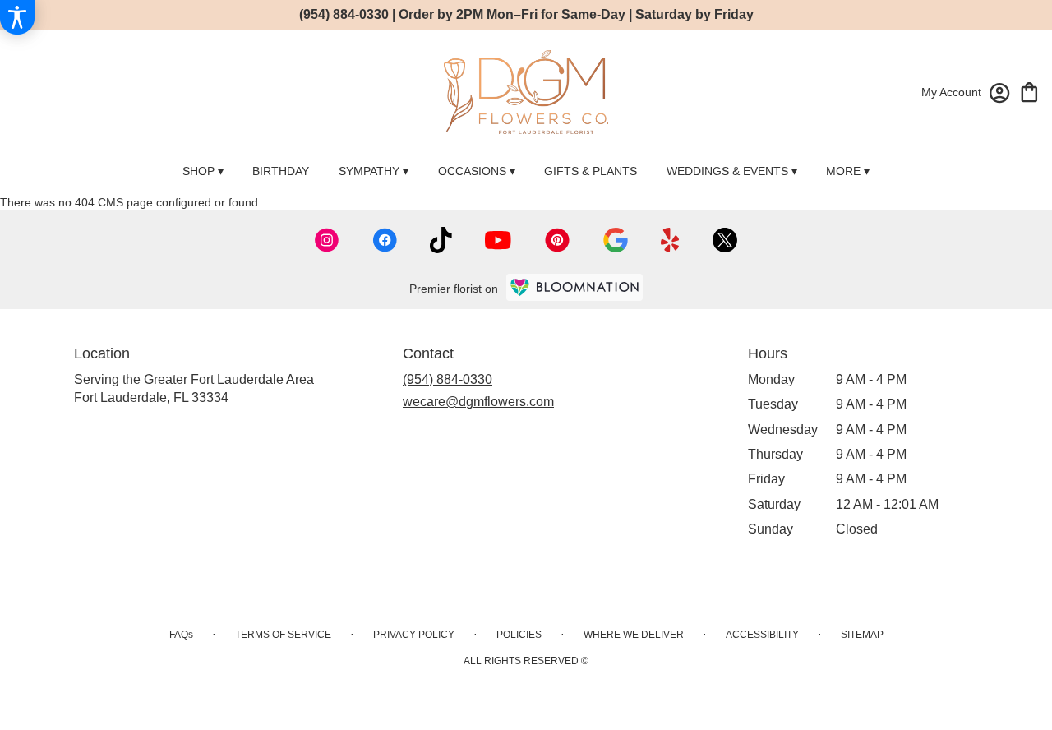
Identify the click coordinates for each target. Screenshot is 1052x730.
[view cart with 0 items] (1029, 91)
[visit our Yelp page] (670, 240)
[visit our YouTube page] (498, 240)
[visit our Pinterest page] (557, 240)
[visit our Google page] (615, 240)
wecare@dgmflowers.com (478, 402)
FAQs (181, 634)
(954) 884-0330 (447, 379)
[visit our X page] (725, 240)
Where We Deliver (634, 634)
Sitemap (862, 634)
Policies (519, 634)
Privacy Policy (413, 634)
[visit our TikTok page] (440, 240)
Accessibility (762, 634)
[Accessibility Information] (17, 17)
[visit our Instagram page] (327, 240)
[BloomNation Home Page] (574, 287)
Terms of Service (283, 634)
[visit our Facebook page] (384, 240)
